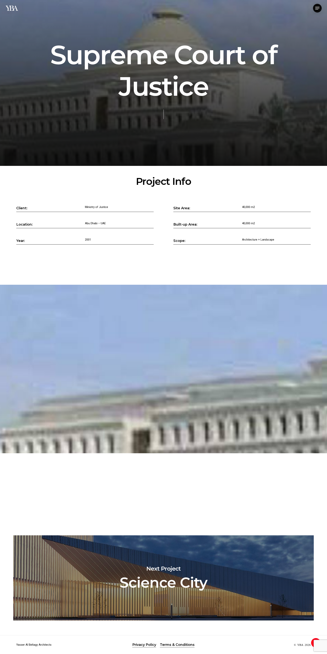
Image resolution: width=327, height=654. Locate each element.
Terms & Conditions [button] (177, 645)
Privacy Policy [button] (144, 645)
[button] (317, 8)
